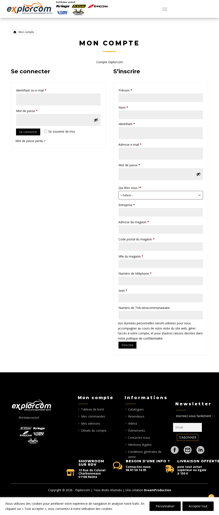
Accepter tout (198, 506)
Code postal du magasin (136, 239)
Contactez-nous (139, 438)
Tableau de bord (92, 409)
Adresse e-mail (137, 144)
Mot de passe (34, 111)
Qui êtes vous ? (129, 188)
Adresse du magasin (133, 222)
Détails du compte (94, 430)
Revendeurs (136, 416)
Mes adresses (90, 423)
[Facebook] (174, 448)
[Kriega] (63, 6)
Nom (123, 107)
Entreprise (126, 205)
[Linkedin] (200, 448)
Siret (122, 291)
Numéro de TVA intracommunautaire (144, 308)
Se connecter (28, 132)
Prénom (125, 90)
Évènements (136, 430)
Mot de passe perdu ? (30, 141)
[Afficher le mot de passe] (96, 120)
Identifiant (134, 124)
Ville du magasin (130, 256)
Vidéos (132, 423)
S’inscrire (127, 345)
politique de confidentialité (144, 338)
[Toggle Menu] (164, 8)
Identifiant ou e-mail (38, 90)
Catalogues (136, 409)
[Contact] (187, 448)
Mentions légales (140, 445)
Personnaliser (165, 506)
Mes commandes (93, 416)
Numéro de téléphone (135, 273)
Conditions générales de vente (144, 454)
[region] (109, 506)
